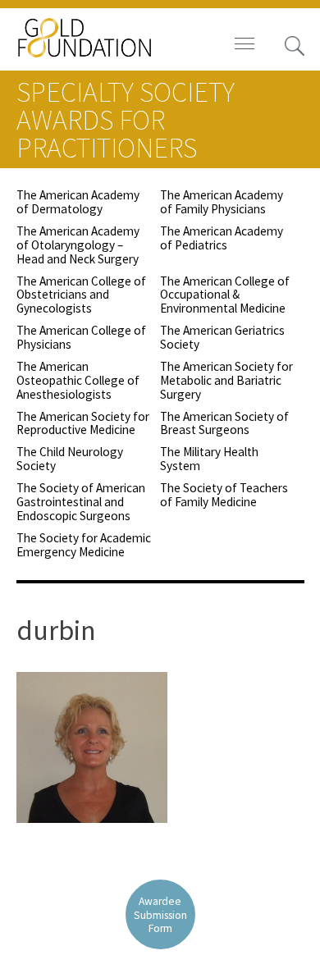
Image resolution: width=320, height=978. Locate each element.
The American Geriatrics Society (222, 337)
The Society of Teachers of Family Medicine (224, 494)
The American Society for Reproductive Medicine (82, 423)
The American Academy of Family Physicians (221, 201)
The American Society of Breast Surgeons (224, 423)
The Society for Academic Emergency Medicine (83, 544)
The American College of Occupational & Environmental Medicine (225, 295)
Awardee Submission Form (160, 914)
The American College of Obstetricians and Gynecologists (81, 295)
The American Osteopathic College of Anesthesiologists (77, 380)
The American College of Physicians (81, 337)
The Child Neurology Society (69, 458)
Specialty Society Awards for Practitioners (125, 120)
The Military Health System (209, 458)
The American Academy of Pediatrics (221, 238)
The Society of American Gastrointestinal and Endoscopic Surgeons (80, 501)
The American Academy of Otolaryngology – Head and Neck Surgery (77, 244)
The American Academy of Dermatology (77, 201)
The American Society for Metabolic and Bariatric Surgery (226, 380)
